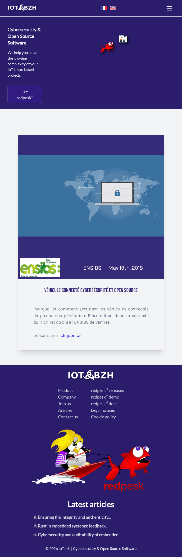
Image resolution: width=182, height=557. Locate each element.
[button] (104, 8)
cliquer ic (70, 335)
